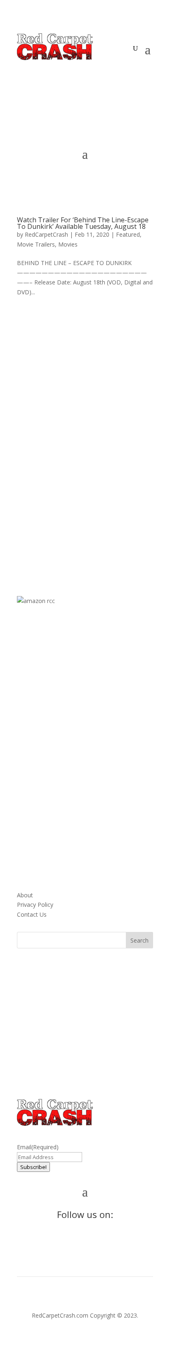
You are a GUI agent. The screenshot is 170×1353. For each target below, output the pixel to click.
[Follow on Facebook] (23, 70)
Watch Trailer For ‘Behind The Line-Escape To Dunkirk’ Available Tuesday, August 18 (83, 223)
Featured (128, 234)
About (25, 895)
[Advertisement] (85, 437)
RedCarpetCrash (46, 234)
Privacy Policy (35, 904)
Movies (68, 244)
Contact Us (32, 914)
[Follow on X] (40, 70)
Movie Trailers (36, 244)
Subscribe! (33, 1167)
